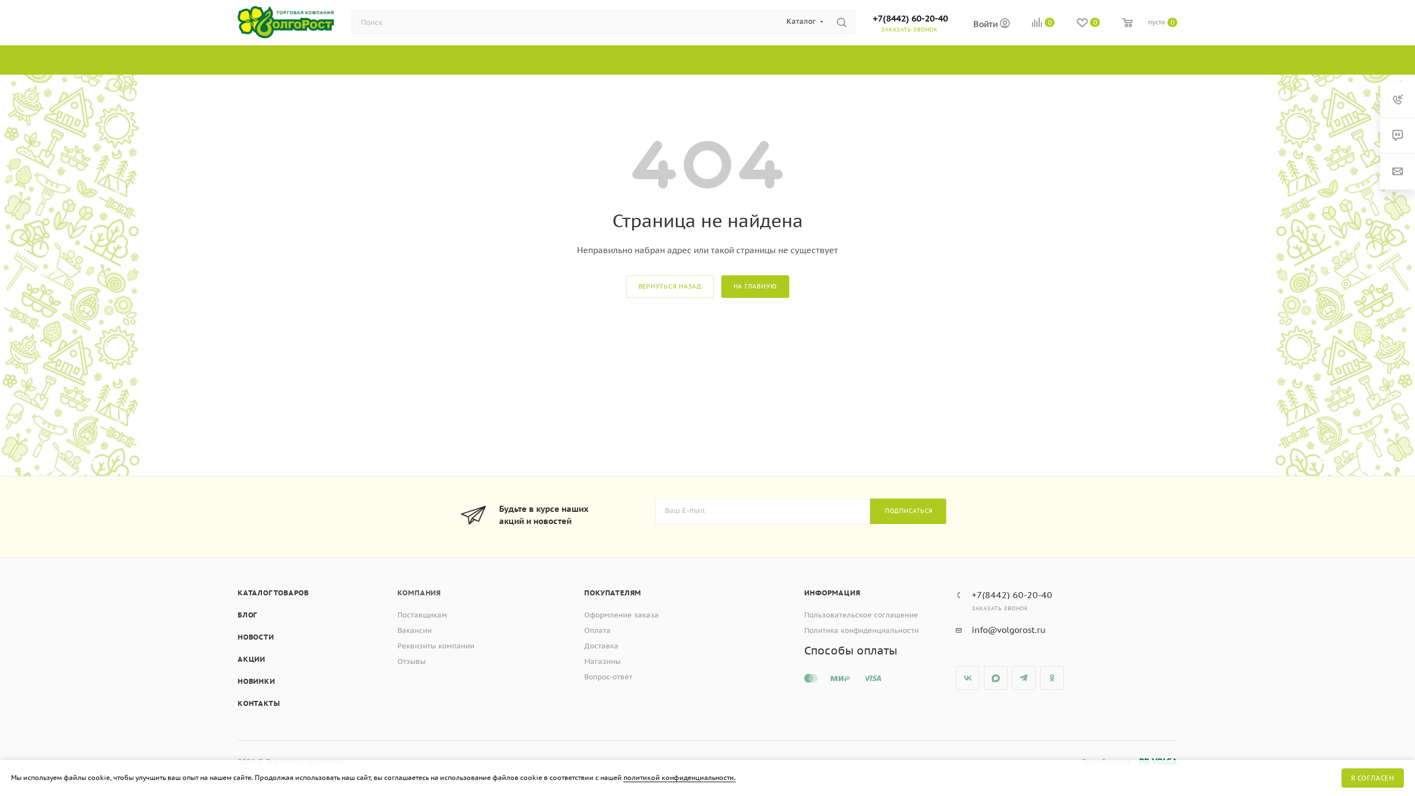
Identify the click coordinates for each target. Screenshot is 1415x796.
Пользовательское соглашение (861, 615)
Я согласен (1373, 778)
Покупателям (612, 593)
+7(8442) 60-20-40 (910, 18)
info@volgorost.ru (1009, 630)
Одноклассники (1052, 678)
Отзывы (411, 661)
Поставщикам (422, 615)
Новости (256, 637)
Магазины (602, 661)
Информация (832, 593)
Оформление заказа (621, 615)
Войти (986, 24)
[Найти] (841, 22)
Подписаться (909, 511)
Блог (247, 615)
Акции (251, 659)
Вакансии (414, 630)
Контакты (259, 703)
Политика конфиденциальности (861, 630)
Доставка (601, 646)
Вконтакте (967, 678)
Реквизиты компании (435, 646)
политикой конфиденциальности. (679, 777)
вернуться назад (669, 286)
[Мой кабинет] (1005, 25)
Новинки (256, 681)
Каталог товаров (273, 593)
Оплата (597, 630)
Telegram (1024, 678)
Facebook (996, 678)
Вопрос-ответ (608, 677)
